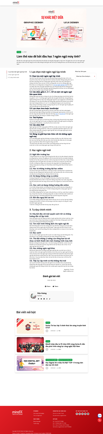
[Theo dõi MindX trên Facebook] (77, 414)
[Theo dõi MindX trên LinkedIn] (85, 414)
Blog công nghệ (36, 421)
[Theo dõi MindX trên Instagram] (82, 414)
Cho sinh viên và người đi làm (59, 415)
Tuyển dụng (36, 423)
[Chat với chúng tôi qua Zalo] (100, 416)
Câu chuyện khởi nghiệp (38, 413)
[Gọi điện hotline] (100, 420)
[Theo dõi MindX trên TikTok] (88, 414)
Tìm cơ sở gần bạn (37, 415)
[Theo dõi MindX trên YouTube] (80, 414)
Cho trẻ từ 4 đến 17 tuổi (58, 413)
